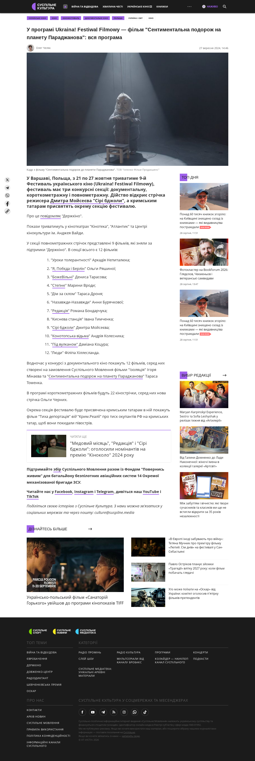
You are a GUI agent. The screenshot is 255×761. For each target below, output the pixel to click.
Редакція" (60, 310)
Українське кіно (37, 18)
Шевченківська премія (44, 684)
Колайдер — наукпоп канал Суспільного (171, 660)
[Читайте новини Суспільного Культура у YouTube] (93, 712)
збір (57, 469)
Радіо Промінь (90, 652)
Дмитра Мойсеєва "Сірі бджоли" (87, 200)
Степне (58, 285)
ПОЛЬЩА (118, 18)
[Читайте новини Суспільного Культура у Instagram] (124, 712)
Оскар (31, 691)
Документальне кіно (96, 18)
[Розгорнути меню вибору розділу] (65, 6)
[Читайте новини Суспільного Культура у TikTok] (145, 712)
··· (189, 6)
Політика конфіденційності (48, 735)
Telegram (105, 491)
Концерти (200, 652)
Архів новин (36, 716)
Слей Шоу (86, 658)
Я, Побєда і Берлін (68, 268)
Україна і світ (135, 18)
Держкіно (34, 665)
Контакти (34, 710)
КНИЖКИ (162, 6)
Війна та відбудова (84, 6)
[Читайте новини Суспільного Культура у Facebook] (82, 712)
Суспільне (129, 732)
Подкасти (201, 658)
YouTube (151, 491)
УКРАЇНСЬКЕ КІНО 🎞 (139, 6)
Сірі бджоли (63, 327)
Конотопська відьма (70, 335)
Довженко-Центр (40, 672)
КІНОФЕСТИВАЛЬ (71, 18)
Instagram (84, 491)
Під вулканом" (65, 344)
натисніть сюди (131, 736)
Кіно (151, 18)
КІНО (54, 18)
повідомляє (50, 215)
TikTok (33, 496)
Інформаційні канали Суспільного (43, 744)
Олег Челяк (43, 48)
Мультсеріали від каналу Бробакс (130, 660)
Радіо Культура (129, 652)
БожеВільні (62, 276)
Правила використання (45, 729)
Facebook (63, 491)
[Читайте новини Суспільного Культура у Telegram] (103, 712)
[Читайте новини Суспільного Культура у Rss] (113, 712)
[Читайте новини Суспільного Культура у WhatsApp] (134, 712)
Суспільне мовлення (43, 723)
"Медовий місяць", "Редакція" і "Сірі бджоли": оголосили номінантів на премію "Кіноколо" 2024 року (108, 449)
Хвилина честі (113, 6)
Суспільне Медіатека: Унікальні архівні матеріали (95, 672)
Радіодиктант (37, 678)
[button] (7, 180)
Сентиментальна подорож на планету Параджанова (96, 376)
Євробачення (37, 658)
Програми (162, 652)
